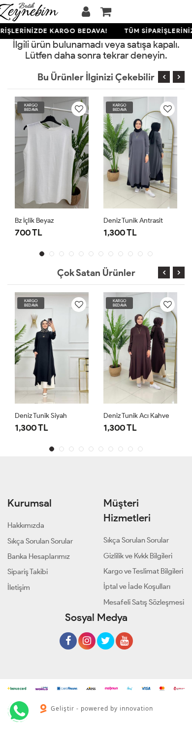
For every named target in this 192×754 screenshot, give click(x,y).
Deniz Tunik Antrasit (133, 220)
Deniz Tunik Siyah (41, 415)
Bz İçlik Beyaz (34, 220)
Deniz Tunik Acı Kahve (136, 415)
